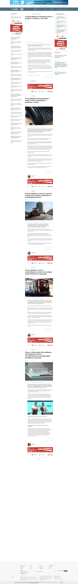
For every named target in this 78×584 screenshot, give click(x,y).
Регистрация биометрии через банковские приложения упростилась (16, 86)
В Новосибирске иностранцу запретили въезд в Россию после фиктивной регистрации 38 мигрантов (16, 133)
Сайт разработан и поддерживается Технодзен (59, 579)
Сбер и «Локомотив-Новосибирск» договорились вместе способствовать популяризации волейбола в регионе (16, 47)
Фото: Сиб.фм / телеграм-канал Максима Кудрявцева (32, 297)
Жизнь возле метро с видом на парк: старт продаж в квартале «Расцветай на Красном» (16, 141)
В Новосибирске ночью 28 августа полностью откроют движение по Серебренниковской (15, 38)
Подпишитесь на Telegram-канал (39, 298)
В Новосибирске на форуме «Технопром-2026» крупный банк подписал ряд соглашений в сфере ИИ (17, 71)
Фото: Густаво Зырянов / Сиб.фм (29, 41)
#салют (36, 75)
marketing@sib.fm (22, 573)
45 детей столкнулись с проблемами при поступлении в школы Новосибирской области (16, 100)
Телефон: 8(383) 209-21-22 (24, 571)
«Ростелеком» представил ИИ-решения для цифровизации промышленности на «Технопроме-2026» (16, 58)
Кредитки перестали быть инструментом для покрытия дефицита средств (16, 120)
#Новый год (33, 75)
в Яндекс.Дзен (12, 577)
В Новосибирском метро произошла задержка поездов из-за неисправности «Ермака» (16, 104)
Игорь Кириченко (33, 176)
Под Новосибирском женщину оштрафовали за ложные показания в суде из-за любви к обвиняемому (16, 63)
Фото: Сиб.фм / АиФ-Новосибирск (29, 125)
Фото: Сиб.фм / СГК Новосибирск (29, 220)
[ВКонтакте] (30, 104)
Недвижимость (51, 565)
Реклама (21, 570)
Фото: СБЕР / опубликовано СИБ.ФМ (30, 381)
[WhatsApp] (32, 104)
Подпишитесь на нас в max (49, 77)
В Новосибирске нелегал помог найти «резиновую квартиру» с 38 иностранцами (16, 67)
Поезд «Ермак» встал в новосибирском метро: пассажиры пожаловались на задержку (16, 42)
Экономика (41, 568)
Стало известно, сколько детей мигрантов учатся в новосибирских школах (16, 51)
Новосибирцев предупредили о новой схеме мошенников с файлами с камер (16, 17)
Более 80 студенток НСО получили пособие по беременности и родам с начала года (16, 128)
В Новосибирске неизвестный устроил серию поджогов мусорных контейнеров (16, 113)
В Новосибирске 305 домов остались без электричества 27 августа (16, 116)
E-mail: (39, 571)
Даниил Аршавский (33, 81)
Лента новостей (14, 13)
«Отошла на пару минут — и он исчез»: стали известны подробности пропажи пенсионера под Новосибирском (16, 79)
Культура (21, 568)
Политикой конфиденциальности (34, 582)
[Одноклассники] (31, 104)
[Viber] (33, 104)
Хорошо (62, 582)
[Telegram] (34, 104)
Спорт (50, 568)
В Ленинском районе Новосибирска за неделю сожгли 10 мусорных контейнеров (16, 75)
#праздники (29, 75)
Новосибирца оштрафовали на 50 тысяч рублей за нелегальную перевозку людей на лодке (16, 90)
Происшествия (22, 565)
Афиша (40, 565)
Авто (30, 565)
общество (33, 267)
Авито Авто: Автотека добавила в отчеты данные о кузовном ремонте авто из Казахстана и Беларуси (16, 124)
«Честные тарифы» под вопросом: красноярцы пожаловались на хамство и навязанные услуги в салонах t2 (16, 109)
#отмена (38, 75)
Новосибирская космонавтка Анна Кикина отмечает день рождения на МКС (16, 83)
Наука (31, 568)
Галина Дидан (33, 444)
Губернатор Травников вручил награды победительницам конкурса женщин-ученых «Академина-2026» (16, 137)
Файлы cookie (41, 580)
